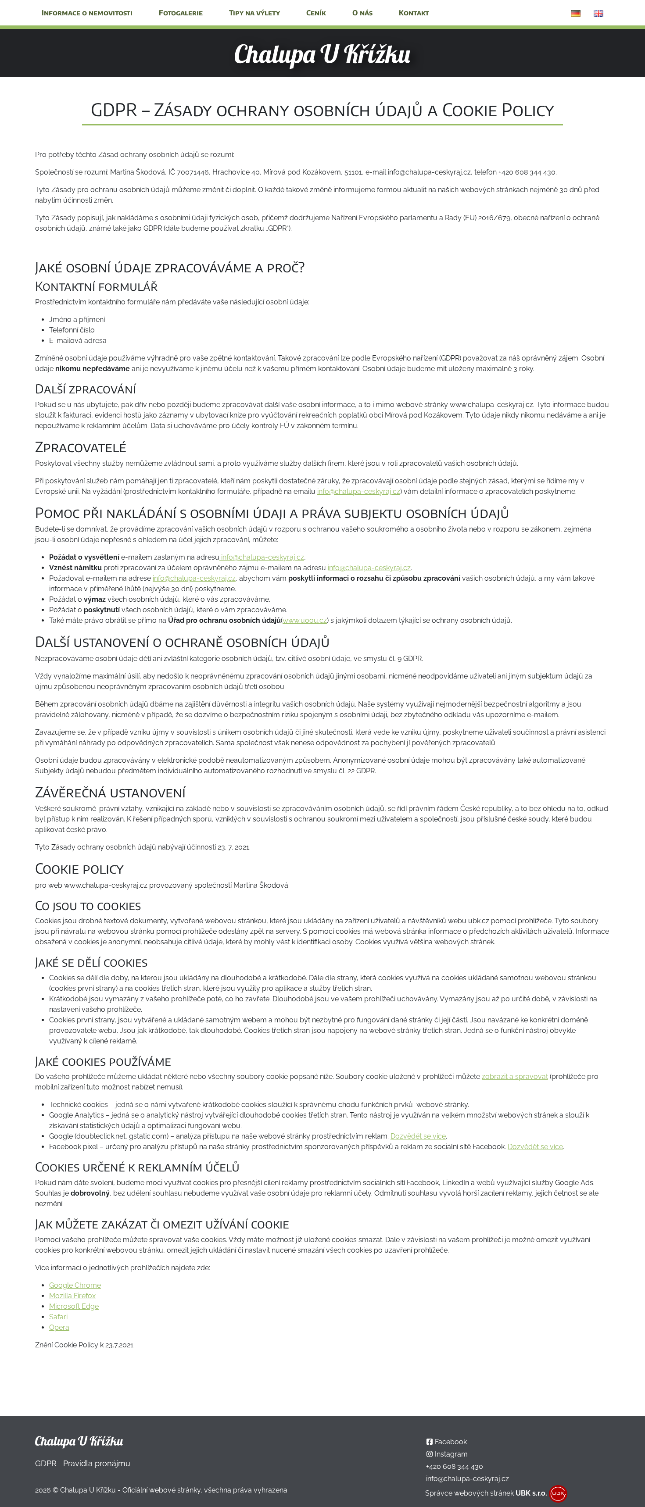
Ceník (316, 12)
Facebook (451, 1442)
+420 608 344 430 (454, 1466)
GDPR (46, 1463)
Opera (59, 1327)
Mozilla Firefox (72, 1296)
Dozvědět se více (418, 1136)
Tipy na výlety (254, 12)
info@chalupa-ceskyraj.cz (358, 491)
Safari (58, 1317)
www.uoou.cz (305, 620)
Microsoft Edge (74, 1306)
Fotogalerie (181, 12)
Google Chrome (75, 1285)
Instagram (451, 1454)
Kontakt (414, 12)
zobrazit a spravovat (515, 1076)
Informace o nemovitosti (87, 12)
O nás (362, 12)
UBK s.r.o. (531, 1493)
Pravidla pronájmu (96, 1463)
